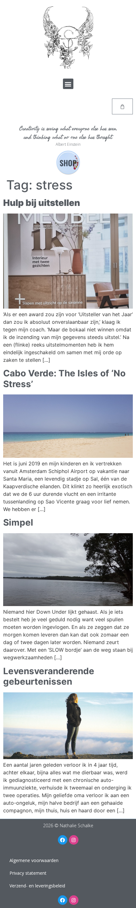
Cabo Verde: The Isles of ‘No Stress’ (64, 378)
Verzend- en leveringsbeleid (37, 886)
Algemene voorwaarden (34, 860)
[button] (68, 84)
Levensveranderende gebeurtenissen (48, 676)
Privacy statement (27, 873)
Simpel (18, 522)
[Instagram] (73, 840)
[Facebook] (62, 840)
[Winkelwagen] (122, 106)
